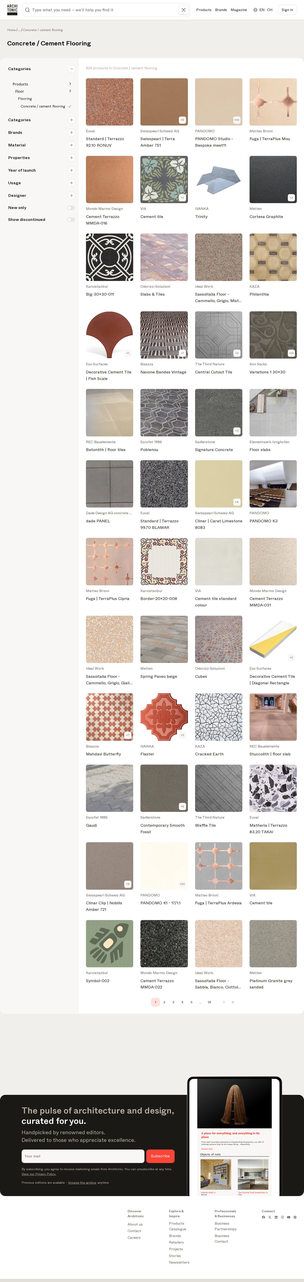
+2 (291, 198)
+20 (182, 884)
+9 (128, 884)
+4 (237, 502)
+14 (291, 353)
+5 (182, 120)
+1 (182, 198)
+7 (182, 353)
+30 (236, 120)
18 (209, 1002)
